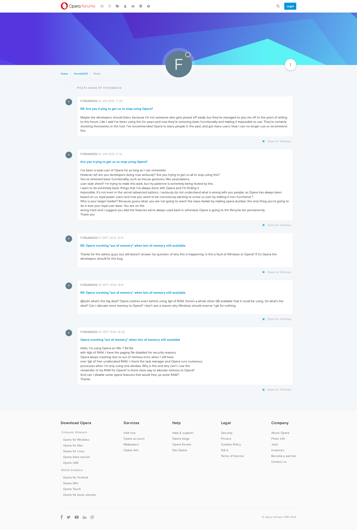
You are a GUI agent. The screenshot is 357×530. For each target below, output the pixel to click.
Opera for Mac (73, 445)
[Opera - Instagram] (92, 517)
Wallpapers (131, 444)
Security (226, 432)
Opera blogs (180, 438)
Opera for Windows (76, 439)
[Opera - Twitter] (69, 517)
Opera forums (181, 444)
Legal (226, 423)
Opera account (134, 438)
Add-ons (130, 432)
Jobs (274, 444)
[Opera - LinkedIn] (84, 517)
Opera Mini (70, 483)
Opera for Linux (73, 451)
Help (176, 423)
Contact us (279, 461)
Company (280, 423)
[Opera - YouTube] (77, 517)
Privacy (226, 438)
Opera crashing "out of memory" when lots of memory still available (130, 339)
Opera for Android (75, 477)
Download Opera (76, 423)
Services (131, 423)
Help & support (182, 432)
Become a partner (283, 456)
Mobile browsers (72, 470)
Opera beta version (76, 457)
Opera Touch (72, 489)
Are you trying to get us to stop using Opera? (114, 161)
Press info (278, 438)
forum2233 (89, 101)
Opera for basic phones (79, 494)
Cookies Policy (231, 444)
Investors (277, 450)
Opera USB (71, 462)
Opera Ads (131, 450)
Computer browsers (74, 432)
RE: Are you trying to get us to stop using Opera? (116, 108)
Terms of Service (232, 456)
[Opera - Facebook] (62, 516)
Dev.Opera (179, 450)
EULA (224, 450)
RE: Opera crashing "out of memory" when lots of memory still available (133, 245)
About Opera (280, 432)
